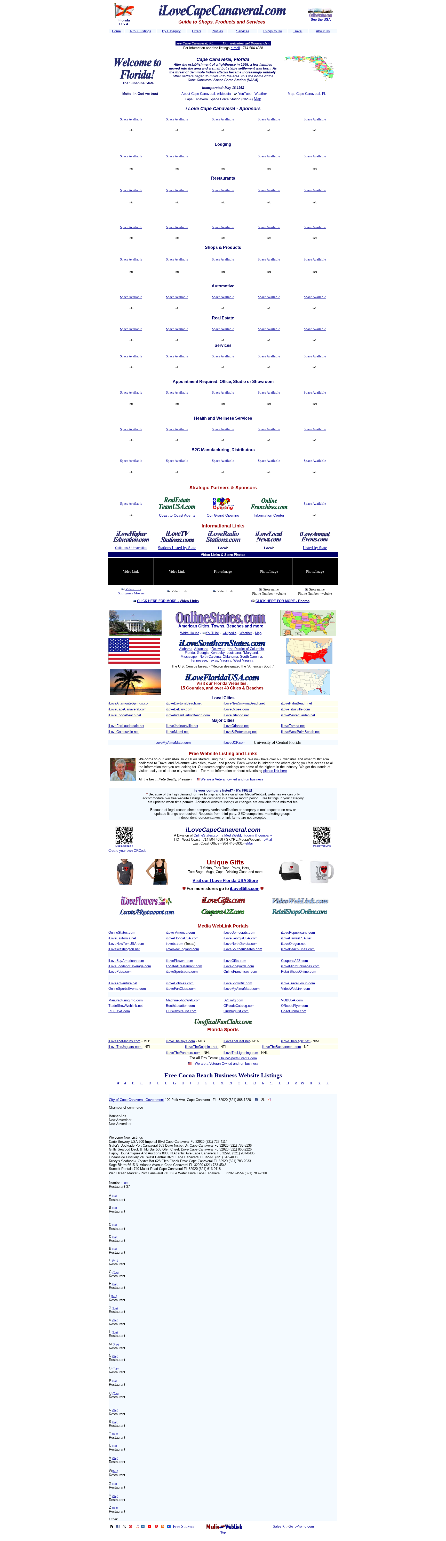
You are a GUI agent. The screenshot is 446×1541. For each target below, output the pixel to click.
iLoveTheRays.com (180, 1041)
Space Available (131, 119)
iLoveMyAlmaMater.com (173, 743)
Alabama (185, 649)
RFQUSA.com (119, 1011)
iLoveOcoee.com (236, 709)
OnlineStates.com (207, 835)
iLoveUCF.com (234, 743)
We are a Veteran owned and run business (232, 779)
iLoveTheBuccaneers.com (281, 1047)
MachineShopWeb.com (183, 1000)
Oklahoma (230, 656)
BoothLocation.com (180, 1006)
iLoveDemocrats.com (239, 932)
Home (116, 31)
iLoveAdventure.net (122, 983)
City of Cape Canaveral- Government (136, 1100)
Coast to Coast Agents (177, 515)
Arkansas (201, 649)
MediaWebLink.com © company (248, 835)
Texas (213, 660)
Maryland (251, 653)
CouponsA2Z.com (294, 961)
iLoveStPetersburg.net (240, 732)
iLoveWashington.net (124, 949)
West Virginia (243, 660)
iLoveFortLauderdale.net (126, 726)
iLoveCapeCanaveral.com (127, 709)
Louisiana (234, 653)
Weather (260, 94)
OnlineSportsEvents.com (127, 989)
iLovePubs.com (120, 971)
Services (242, 31)
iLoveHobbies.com (180, 983)
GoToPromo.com (293, 1011)
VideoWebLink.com (295, 989)
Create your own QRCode (127, 851)
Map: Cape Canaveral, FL (307, 94)
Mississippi (189, 656)
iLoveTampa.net (293, 726)
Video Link (133, 589)
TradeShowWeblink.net (125, 1006)
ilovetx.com (174, 944)
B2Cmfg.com (233, 1000)
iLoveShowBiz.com (238, 983)
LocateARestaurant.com (184, 966)
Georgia (203, 653)
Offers (196, 31)
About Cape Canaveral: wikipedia (206, 94)
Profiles (217, 31)
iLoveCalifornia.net (122, 938)
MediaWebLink (124, 845)
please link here (275, 771)
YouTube (244, 94)
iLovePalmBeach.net (296, 703)
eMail (268, 839)
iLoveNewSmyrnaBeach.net (244, 703)
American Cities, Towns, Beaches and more (220, 626)
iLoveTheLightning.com (241, 1053)
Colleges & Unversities (131, 548)
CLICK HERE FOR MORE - (168, 601)
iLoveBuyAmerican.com (126, 961)
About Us (323, 31)
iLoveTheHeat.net (237, 1041)
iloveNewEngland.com (182, 949)
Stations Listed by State (177, 548)
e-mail (235, 48)
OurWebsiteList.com (181, 1011)
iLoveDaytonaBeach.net (184, 703)
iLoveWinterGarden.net (298, 715)
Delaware (218, 649)
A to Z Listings (140, 31)
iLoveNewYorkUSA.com (126, 944)
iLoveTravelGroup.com (298, 983)
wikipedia (229, 633)
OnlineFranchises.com (240, 971)
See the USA (321, 19)
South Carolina (251, 656)
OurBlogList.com (236, 1011)
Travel (297, 31)
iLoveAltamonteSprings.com (129, 703)
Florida (190, 653)
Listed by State (315, 548)
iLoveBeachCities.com (298, 949)
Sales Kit (279, 1526)
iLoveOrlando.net (236, 715)
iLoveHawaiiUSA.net (296, 938)
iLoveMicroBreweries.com (300, 966)
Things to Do (272, 31)
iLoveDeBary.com (179, 709)
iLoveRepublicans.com (298, 932)
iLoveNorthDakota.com (241, 944)
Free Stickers (183, 1526)
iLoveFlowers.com (179, 961)
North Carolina (210, 656)
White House (189, 633)
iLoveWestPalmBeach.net (300, 732)
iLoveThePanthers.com (183, 1053)
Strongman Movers (131, 593)
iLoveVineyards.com (239, 966)
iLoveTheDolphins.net (201, 1047)
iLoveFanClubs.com (181, 989)
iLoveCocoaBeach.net (124, 715)
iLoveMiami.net (177, 732)
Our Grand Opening (223, 515)
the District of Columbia (246, 649)
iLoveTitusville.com (295, 709)
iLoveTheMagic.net (295, 1041)
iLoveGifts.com (235, 961)
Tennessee (199, 660)
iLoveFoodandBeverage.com (129, 966)
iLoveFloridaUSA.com (182, 938)
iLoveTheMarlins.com (124, 1041)
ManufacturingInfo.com (125, 1000)
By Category (171, 31)
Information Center (269, 515)
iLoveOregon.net (293, 944)
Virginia (225, 660)
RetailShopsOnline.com (298, 971)
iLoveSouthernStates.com (243, 949)
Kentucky (218, 653)
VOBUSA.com (292, 1000)
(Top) (125, 1182)
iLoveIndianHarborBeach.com (188, 715)
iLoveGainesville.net (123, 732)
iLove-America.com (180, 932)
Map (257, 99)
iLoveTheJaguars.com (125, 1047)
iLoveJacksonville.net (182, 726)
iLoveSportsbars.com (182, 971)
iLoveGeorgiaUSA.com (241, 938)
